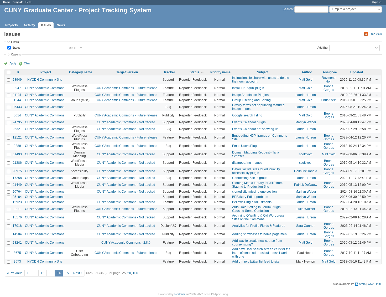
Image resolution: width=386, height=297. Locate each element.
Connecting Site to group (250, 178)
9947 (17, 88)
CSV (371, 283)
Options (16, 54)
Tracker (169, 72)
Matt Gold (305, 79)
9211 (17, 209)
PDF (379, 283)
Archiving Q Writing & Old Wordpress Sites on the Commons (258, 217)
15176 (17, 217)
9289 (17, 146)
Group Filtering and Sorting (251, 100)
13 (51, 273)
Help (28, 2)
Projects (18, 2)
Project (45, 72)
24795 (17, 122)
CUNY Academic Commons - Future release (126, 88)
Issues (46, 25)
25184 (17, 197)
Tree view (375, 33)
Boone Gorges (329, 88)
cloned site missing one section (254, 191)
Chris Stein (329, 100)
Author (307, 72)
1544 (17, 100)
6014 (17, 115)
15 (67, 273)
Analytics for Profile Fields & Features (258, 226)
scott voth (305, 154)
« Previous (14, 273)
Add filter (322, 47)
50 (129, 273)
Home (7, 2)
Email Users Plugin (245, 146)
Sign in (376, 2)
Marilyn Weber (305, 122)
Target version (127, 72)
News (61, 25)
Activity (29, 25)
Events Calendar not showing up (255, 129)
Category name (80, 72)
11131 (17, 95)
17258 (17, 178)
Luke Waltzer (305, 209)
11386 (17, 163)
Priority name (220, 72)
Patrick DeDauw (305, 185)
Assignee (330, 72)
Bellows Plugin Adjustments (252, 202)
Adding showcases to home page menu (260, 234)
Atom (362, 283)
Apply (13, 63)
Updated (356, 72)
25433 (17, 107)
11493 (17, 154)
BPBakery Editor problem (250, 197)
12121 (17, 137)
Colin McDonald (305, 171)
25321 (17, 129)
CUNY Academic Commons (44, 88)
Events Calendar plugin (249, 122)
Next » (77, 273)
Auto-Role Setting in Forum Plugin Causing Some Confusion (256, 209)
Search (288, 9)
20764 (17, 191)
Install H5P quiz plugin (248, 88)
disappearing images (247, 163)
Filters (15, 41)
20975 (17, 171)
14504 (17, 234)
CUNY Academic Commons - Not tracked (126, 122)
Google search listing (247, 115)
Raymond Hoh (329, 79)
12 (42, 273)
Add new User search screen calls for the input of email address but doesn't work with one (261, 252)
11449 (17, 185)
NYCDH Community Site (44, 79)
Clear (27, 63)
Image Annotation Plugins (250, 95)
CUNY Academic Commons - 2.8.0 (125, 242)
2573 (17, 261)
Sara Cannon (305, 226)
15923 (17, 202)
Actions (376, 80)
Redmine (180, 294)
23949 (17, 79)
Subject (262, 72)
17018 (17, 226)
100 (135, 273)
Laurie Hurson (305, 95)
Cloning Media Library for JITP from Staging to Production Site (257, 184)
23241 (17, 242)
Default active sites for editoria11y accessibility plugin (256, 171)
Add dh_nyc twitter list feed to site (255, 261)
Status (16, 47)
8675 (17, 253)
